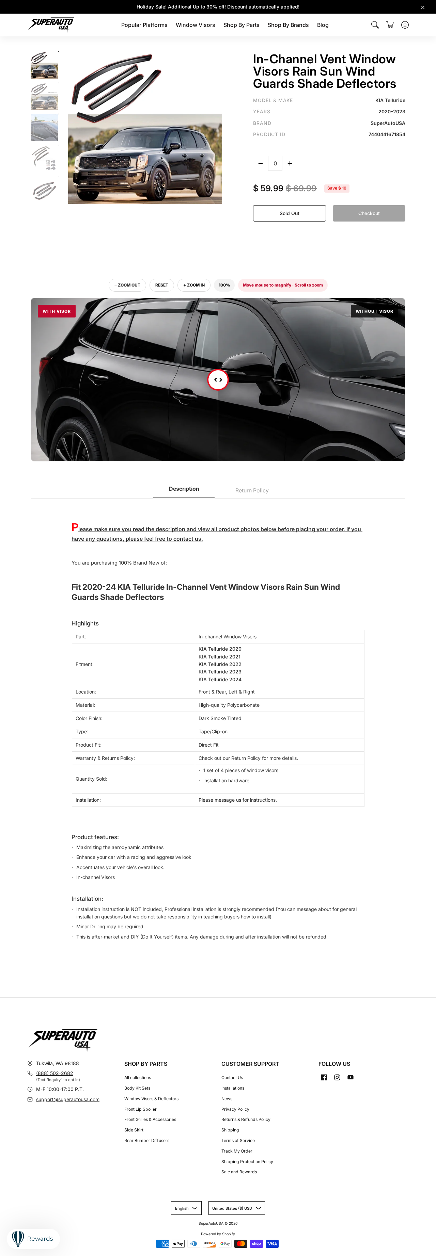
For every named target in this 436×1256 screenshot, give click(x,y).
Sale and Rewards (239, 1171)
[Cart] (390, 25)
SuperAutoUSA (211, 1223)
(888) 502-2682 (54, 1073)
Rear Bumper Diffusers (146, 1140)
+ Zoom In (194, 285)
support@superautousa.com (67, 1099)
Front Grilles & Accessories (150, 1119)
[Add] (289, 163)
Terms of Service (238, 1140)
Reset (161, 285)
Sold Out (289, 213)
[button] (324, 1077)
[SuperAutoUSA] (51, 25)
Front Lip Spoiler (140, 1109)
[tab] (184, 491)
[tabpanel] (218, 727)
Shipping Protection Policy (247, 1161)
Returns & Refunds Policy (245, 1119)
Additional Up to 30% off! (197, 7)
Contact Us (232, 1077)
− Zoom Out (127, 285)
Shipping (230, 1129)
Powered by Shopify (218, 1234)
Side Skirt (133, 1129)
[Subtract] (260, 163)
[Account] (405, 25)
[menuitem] (144, 25)
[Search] (375, 25)
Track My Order (236, 1151)
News (226, 1098)
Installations (232, 1088)
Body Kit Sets (137, 1088)
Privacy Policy (235, 1109)
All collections (137, 1077)
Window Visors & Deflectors (151, 1098)
